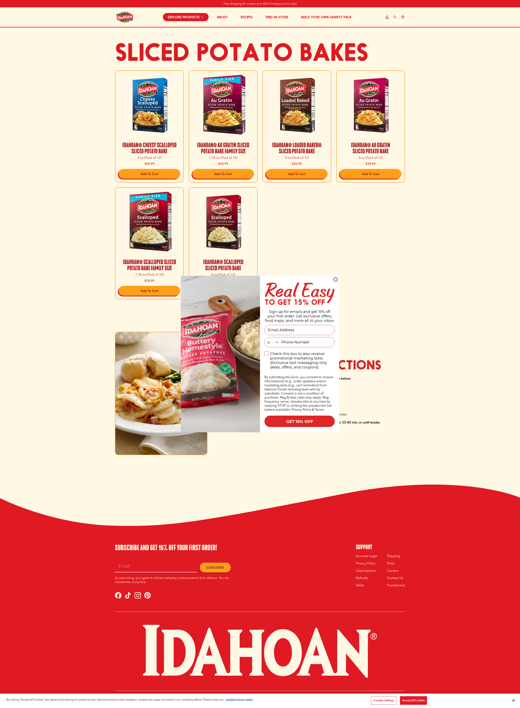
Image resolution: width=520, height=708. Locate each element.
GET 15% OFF (299, 421)
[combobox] (272, 342)
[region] (260, 701)
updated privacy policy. (239, 699)
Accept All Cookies (413, 700)
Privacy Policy (301, 409)
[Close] (513, 700)
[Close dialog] (336, 279)
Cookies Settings (384, 700)
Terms (319, 409)
